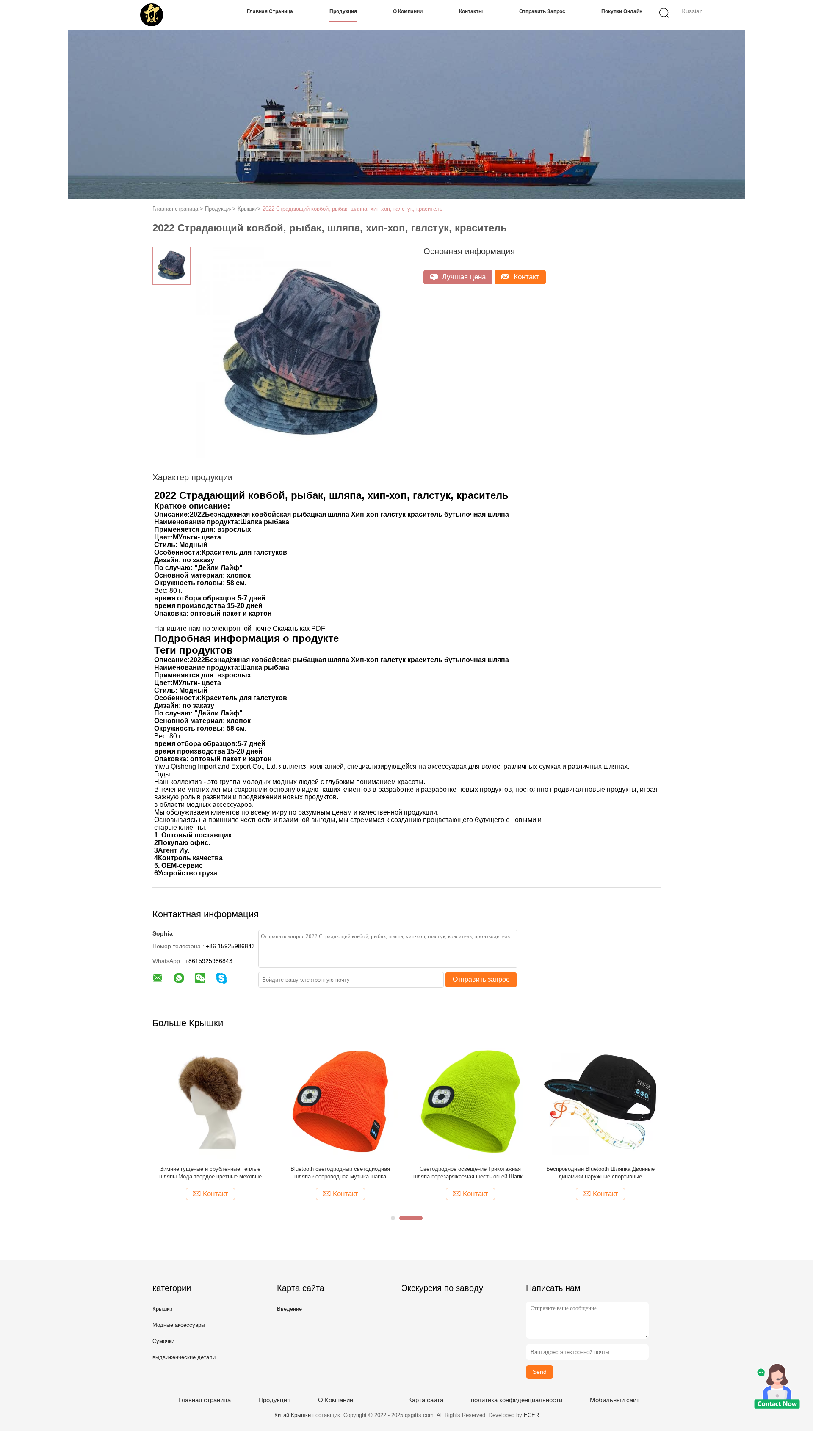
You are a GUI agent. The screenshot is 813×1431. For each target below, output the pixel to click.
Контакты (471, 11)
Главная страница (270, 11)
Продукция (343, 11)
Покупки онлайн (621, 11)
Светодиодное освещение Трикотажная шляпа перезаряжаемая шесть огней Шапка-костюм (470, 1173)
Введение (289, 1309)
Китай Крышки (292, 1415)
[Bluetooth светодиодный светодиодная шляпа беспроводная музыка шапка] (340, 1101)
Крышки (162, 1309)
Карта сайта (425, 1400)
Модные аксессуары (178, 1325)
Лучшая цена (463, 277)
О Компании (408, 11)
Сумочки (163, 1341)
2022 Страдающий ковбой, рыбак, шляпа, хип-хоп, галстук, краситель (352, 209)
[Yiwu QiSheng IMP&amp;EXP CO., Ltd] (151, 14)
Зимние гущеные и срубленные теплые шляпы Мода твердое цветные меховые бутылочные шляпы (210, 1173)
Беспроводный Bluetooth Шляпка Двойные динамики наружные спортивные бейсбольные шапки (600, 1173)
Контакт (525, 277)
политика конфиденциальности (516, 1400)
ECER (531, 1415)
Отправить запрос (542, 11)
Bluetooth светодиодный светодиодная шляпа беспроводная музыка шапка (340, 1173)
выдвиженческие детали (184, 1357)
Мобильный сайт (614, 1400)
